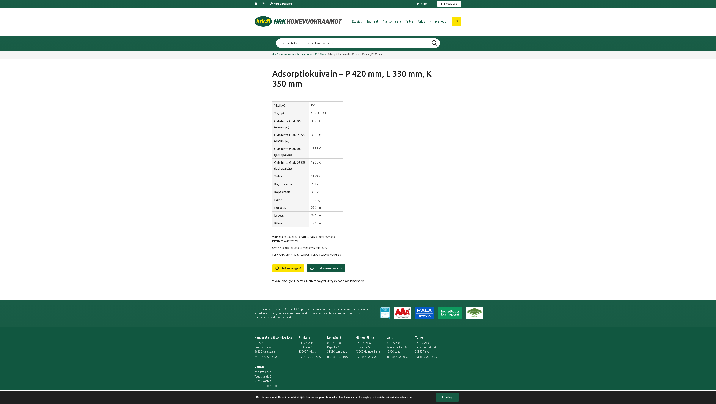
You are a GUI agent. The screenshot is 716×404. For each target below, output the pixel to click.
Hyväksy (447, 397)
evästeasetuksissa (401, 397)
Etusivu (357, 21)
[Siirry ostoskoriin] (456, 21)
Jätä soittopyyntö (291, 268)
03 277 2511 (306, 343)
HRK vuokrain (449, 3)
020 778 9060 (263, 372)
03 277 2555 (262, 343)
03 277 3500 (334, 343)
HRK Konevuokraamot (283, 54)
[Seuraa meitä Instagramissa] (263, 4)
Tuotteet (372, 21)
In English (422, 4)
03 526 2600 (393, 343)
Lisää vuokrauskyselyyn (329, 268)
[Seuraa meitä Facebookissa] (256, 4)
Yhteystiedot (438, 21)
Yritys (409, 21)
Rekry (421, 21)
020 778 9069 (423, 343)
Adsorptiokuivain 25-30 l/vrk (311, 54)
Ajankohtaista (392, 21)
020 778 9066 (364, 343)
